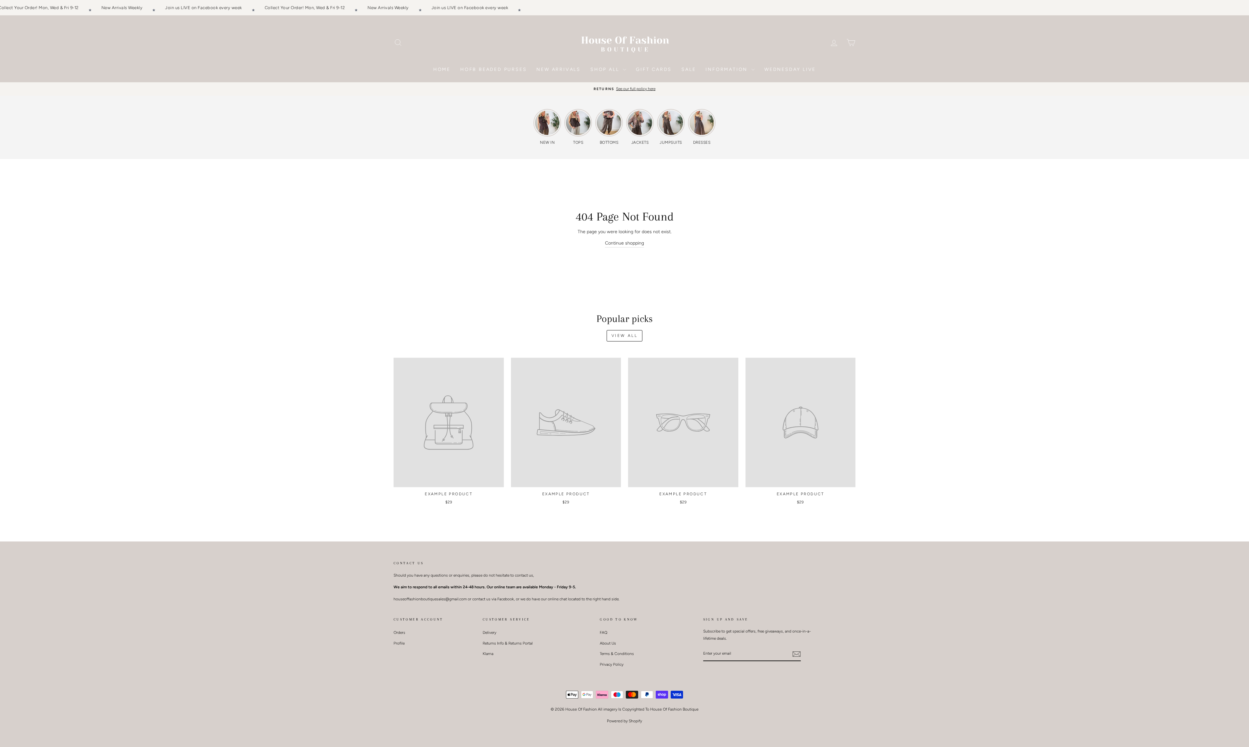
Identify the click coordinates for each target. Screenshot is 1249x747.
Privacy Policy (612, 664)
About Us (608, 643)
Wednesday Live (790, 69)
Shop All (605, 69)
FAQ (603, 632)
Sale (688, 69)
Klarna (488, 653)
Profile (399, 643)
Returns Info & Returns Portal (508, 643)
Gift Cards (654, 69)
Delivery (489, 632)
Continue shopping (624, 243)
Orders (399, 632)
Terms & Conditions (617, 653)
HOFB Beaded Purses (493, 69)
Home (441, 69)
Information (727, 69)
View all (624, 335)
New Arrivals (558, 69)
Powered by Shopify (624, 721)
